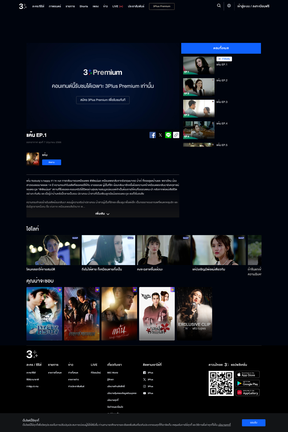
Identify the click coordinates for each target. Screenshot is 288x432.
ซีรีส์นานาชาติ (32, 379)
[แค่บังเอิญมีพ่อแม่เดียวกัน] (219, 250)
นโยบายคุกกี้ (113, 400)
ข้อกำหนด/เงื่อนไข (115, 407)
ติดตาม (52, 162)
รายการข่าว (73, 379)
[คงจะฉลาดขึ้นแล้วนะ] (164, 250)
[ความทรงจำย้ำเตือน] (157, 313)
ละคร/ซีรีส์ (31, 373)
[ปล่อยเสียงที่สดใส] (194, 313)
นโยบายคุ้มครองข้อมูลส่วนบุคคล (122, 393)
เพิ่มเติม (100, 214)
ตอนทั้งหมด (221, 48)
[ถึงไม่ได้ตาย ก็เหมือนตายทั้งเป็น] (108, 250)
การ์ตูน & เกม (32, 386)
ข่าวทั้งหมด (73, 373)
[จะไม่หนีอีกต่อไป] (119, 313)
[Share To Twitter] (160, 135)
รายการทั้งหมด (55, 373)
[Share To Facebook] (152, 135)
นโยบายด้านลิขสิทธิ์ (116, 386)
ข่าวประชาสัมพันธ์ (76, 386)
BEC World (112, 373)
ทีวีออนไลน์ (96, 373)
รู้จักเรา (110, 379)
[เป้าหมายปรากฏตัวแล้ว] (82, 313)
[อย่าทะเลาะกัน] (44, 313)
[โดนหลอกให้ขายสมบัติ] (53, 250)
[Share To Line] (168, 135)
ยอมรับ (253, 423)
